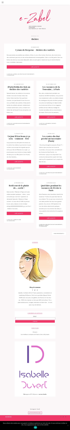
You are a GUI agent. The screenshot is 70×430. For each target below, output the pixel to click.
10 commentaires (10, 124)
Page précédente (59, 233)
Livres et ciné (17, 219)
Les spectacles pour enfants (25, 74)
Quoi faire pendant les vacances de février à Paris (51, 188)
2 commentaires (10, 75)
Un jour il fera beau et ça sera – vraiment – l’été (19, 137)
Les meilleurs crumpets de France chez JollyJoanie (35, 334)
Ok (35, 427)
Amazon (35, 332)
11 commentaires (42, 173)
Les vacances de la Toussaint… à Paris (51, 88)
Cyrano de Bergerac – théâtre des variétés (35, 50)
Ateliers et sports (50, 123)
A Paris (15, 74)
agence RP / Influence (32, 394)
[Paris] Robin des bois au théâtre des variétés (19, 88)
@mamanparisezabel (35, 413)
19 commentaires (10, 169)
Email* (35, 316)
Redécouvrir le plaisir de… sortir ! (19, 186)
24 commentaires (43, 226)
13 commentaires (43, 124)
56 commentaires (11, 220)
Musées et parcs (43, 225)
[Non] (68, 425)
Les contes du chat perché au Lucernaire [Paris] (51, 138)
